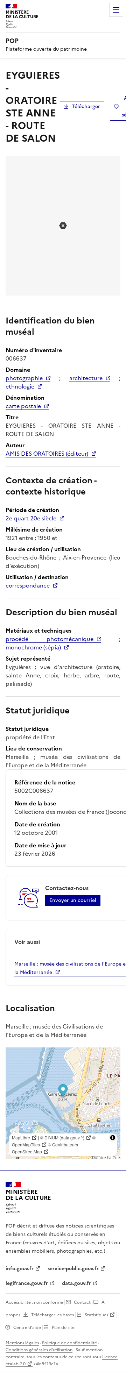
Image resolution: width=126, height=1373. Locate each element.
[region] (63, 1103)
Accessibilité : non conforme (34, 1302)
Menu (116, 10)
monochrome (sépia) (33, 647)
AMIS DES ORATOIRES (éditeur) (47, 453)
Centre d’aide (27, 1327)
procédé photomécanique (49, 639)
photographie (24, 378)
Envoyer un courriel (72, 900)
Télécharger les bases (52, 1315)
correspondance (28, 585)
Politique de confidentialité (69, 1343)
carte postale (23, 406)
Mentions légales (22, 1343)
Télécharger (86, 106)
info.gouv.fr (20, 1268)
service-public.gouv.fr (73, 1268)
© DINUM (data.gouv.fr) (62, 1137)
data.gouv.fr (76, 1283)
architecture (86, 378)
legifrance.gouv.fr (27, 1283)
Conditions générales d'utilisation (39, 1350)
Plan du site (63, 1327)
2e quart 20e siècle (31, 518)
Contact (82, 1302)
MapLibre (21, 1137)
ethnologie (20, 386)
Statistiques (96, 1315)
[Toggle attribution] (112, 1137)
